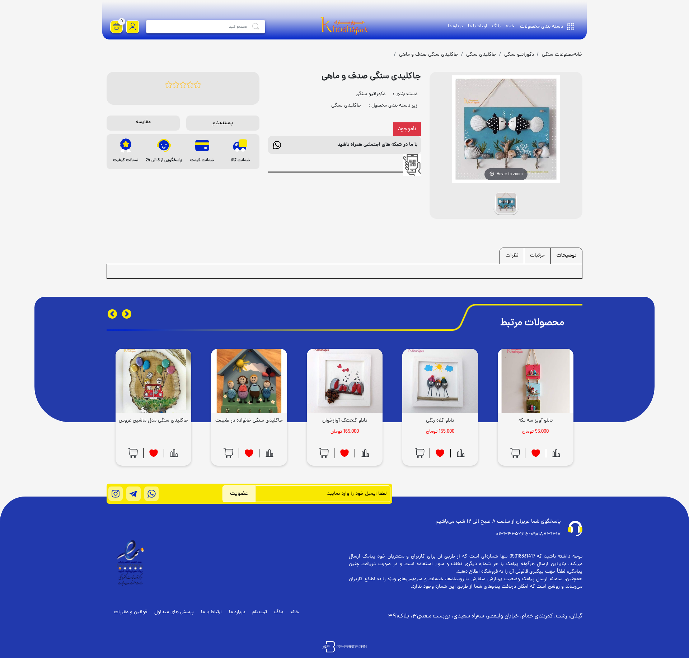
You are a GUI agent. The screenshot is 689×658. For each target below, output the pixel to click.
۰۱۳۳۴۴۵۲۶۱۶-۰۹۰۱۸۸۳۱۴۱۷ (528, 534)
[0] (117, 27)
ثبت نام (259, 612)
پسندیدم (222, 123)
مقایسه (143, 122)
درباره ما (455, 26)
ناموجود (407, 129)
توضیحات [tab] (566, 255)
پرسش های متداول (174, 612)
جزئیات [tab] (537, 255)
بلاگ (496, 26)
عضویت (239, 493)
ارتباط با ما (477, 26)
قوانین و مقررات (130, 612)
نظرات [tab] (512, 255)
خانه (510, 26)
